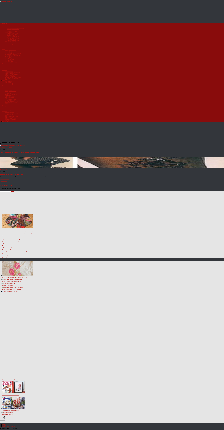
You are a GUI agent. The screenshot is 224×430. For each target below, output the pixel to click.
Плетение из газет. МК (9, 81)
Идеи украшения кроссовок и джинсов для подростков (19, 152)
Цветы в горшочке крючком (8, 285)
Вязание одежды (8, 32)
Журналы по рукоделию (10, 110)
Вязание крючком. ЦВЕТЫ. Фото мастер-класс (12, 289)
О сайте (4, 425)
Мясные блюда (8, 95)
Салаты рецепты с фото (10, 100)
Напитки (6, 103)
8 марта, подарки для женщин (11, 116)
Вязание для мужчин (11, 35)
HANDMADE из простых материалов (13, 77)
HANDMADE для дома (9, 73)
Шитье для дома (8, 52)
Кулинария (4, 85)
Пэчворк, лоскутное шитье (10, 50)
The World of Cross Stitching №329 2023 (10, 395)
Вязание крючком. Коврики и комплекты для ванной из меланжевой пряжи (18, 233)
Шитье (3, 49)
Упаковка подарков (9, 114)
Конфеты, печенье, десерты (11, 102)
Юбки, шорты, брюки (11, 39)
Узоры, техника (8, 48)
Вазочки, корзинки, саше (12, 30)
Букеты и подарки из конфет (11, 118)
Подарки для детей (9, 117)
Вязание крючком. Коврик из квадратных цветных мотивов (15, 249)
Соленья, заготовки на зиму (11, 91)
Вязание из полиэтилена (10, 45)
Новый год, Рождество (9, 112)
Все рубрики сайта (6, 121)
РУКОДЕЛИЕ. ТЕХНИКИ (10, 76)
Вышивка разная (8, 69)
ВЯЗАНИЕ (4, 23)
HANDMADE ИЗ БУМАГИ (10, 75)
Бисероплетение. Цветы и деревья (12, 84)
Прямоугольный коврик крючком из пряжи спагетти (13, 245)
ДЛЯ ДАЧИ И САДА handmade (11, 74)
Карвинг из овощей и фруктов (11, 101)
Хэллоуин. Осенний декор (10, 119)
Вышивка (4, 63)
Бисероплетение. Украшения (11, 83)
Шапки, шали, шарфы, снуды (13, 40)
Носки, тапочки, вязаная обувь (13, 34)
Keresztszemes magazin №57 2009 (9, 379)
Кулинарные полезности (10, 104)
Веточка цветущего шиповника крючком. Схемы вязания (14, 277)
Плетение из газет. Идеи (10, 82)
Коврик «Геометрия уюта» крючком (10, 257)
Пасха (6, 115)
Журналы (4, 105)
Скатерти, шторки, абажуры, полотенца (15, 28)
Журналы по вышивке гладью (11, 107)
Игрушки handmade (9, 71)
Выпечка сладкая (8, 88)
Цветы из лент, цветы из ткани (11, 78)
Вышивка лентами (9, 65)
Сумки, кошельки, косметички (11, 46)
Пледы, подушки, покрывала (13, 29)
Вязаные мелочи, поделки (12, 31)
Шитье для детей (8, 51)
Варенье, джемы (8, 90)
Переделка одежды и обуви (11, 62)
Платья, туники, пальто (12, 37)
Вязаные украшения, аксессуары (12, 43)
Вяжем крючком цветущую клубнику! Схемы (11, 281)
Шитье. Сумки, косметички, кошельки (13, 55)
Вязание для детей (9, 44)
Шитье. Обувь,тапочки (9, 61)
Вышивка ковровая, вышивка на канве (13, 67)
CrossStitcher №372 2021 (7, 414)
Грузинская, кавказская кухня (11, 86)
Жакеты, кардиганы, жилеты (13, 33)
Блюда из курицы (8, 92)
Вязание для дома (9, 24)
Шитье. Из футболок (9, 60)
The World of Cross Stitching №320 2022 (10, 410)
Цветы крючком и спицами (10, 41)
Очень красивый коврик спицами (9, 229)
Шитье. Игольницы (9, 58)
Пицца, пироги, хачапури (10, 87)
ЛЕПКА (6, 79)
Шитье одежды (8, 57)
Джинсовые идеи (8, 56)
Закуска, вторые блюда (10, 96)
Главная (4, 424)
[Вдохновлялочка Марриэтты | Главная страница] (6, 1)
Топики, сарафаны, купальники (13, 36)
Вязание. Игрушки (9, 42)
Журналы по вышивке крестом (11, 106)
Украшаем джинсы (6, 185)
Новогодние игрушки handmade (11, 113)
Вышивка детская (8, 66)
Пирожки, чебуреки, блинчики (11, 94)
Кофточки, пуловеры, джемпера (14, 38)
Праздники (4, 111)
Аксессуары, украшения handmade (12, 72)
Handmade (4, 70)
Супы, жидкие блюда (9, 97)
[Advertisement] (35, 13)
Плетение (4, 80)
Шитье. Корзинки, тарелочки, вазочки (13, 53)
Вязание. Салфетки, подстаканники (14, 25)
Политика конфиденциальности (9, 426)
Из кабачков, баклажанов (10, 99)
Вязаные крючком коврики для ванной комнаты (12, 241)
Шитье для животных (9, 59)
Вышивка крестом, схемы (10, 64)
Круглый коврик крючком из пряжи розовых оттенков (13, 253)
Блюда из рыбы (8, 93)
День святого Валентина (10, 120)
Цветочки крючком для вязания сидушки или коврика (13, 237)
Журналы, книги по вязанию (11, 108)
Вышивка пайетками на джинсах (11, 174)
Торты (6, 98)
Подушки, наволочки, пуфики (11, 54)
